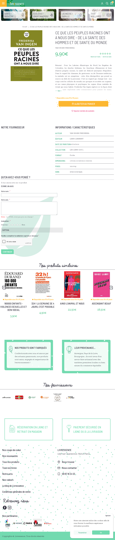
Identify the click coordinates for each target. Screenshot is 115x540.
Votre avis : (5, 200)
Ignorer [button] (108, 515)
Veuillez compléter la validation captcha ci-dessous (19, 236)
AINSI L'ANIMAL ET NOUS (72, 303)
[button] (4, 287)
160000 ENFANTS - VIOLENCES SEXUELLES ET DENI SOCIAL (13, 306)
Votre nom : (5, 191)
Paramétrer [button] (82, 532)
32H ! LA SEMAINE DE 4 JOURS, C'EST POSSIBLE (42, 305)
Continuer (7, 251)
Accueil (24, 27)
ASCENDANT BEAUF (101, 303)
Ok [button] (101, 532)
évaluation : (5, 221)
